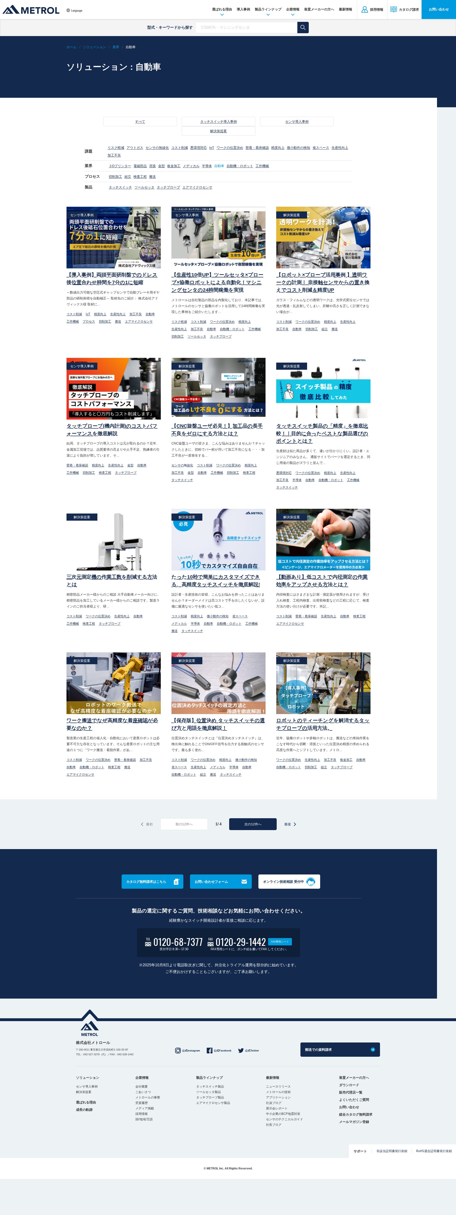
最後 (287, 824)
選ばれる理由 (222, 9)
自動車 (219, 166)
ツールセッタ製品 (208, 1092)
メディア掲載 (144, 1108)
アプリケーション (278, 1097)
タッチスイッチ (120, 187)
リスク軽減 (116, 148)
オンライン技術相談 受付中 (283, 881)
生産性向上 (340, 148)
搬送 (152, 176)
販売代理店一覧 (350, 1092)
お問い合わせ (439, 9)
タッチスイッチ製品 (210, 1086)
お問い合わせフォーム (211, 881)
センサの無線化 (157, 148)
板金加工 (173, 166)
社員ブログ (273, 1103)
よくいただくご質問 (354, 1100)
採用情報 (141, 1114)
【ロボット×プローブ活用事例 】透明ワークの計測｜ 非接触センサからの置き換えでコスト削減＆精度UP (323, 282)
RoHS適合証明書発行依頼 (434, 1151)
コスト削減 (179, 148)
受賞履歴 (141, 1103)
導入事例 (243, 9)
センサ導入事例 (297, 121)
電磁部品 (140, 166)
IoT (211, 148)
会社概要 (141, 1086)
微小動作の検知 (298, 148)
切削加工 (115, 176)
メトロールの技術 (278, 1092)
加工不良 (114, 155)
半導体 (207, 166)
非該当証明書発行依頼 (391, 1151)
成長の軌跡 (84, 1110)
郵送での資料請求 (318, 1049)
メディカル (191, 166)
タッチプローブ (168, 187)
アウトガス (135, 148)
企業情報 (292, 9)
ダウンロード (349, 1085)
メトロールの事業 (147, 1097)
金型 (161, 166)
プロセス (89, 321)
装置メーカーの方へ (319, 9)
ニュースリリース (278, 1086)
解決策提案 (218, 131)
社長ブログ (273, 1124)
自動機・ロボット (240, 166)
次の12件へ (252, 824)
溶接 (152, 166)
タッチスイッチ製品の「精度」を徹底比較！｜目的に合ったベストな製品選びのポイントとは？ (322, 433)
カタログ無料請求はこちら (146, 881)
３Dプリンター (120, 166)
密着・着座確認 (257, 148)
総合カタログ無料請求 (355, 1114)
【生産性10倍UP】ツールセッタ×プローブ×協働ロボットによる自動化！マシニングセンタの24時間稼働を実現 (217, 282)
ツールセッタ (144, 187)
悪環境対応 (198, 148)
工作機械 (262, 166)
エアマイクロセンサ (197, 187)
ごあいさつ (143, 1092)
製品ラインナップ (268, 9)
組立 (127, 176)
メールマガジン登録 (354, 1122)
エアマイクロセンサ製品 (213, 1103)
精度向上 (278, 148)
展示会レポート (277, 1108)
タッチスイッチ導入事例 (218, 121)
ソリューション (87, 1077)
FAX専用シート (280, 941)
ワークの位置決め (230, 148)
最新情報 (345, 9)
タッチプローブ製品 (210, 1097)
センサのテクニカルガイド (284, 1119)
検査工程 (140, 176)
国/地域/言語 (144, 1119)
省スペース (321, 148)
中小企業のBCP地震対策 (283, 1114)
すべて (140, 121)
